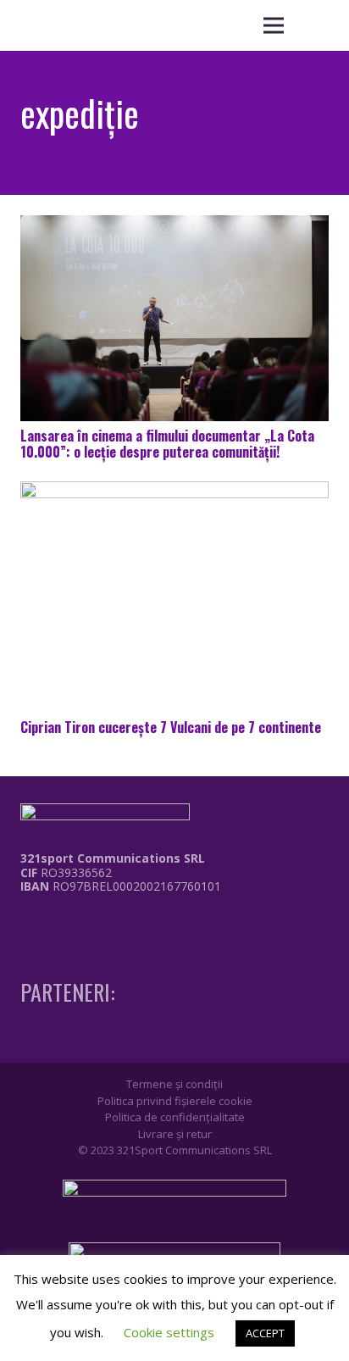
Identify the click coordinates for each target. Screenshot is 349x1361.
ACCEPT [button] (265, 1333)
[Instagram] (57, 922)
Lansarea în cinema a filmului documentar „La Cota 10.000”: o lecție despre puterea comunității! (167, 443)
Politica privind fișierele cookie (174, 1100)
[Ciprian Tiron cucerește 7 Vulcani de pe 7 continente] (174, 597)
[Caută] (315, 25)
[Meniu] (273, 25)
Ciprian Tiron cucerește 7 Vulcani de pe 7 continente (170, 727)
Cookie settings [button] (169, 1332)
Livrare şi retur (175, 1134)
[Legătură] (108, 926)
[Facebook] (25, 921)
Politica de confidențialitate (175, 1117)
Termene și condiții (174, 1084)
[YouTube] (88, 921)
